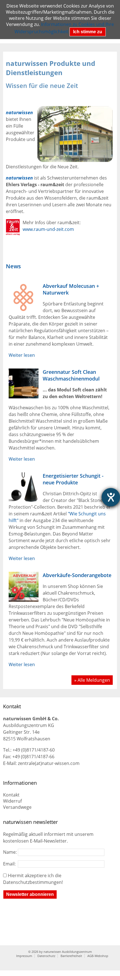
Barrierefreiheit (71, 956)
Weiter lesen (22, 355)
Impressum (24, 956)
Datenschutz (46, 956)
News (13, 266)
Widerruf (12, 801)
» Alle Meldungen (92, 680)
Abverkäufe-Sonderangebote (77, 575)
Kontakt (11, 795)
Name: (10, 852)
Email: (10, 864)
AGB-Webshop (97, 956)
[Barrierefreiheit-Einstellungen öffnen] (111, 497)
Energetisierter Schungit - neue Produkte (73, 479)
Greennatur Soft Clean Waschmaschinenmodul (71, 375)
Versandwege (17, 807)
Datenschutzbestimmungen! (33, 882)
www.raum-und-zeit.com (48, 229)
